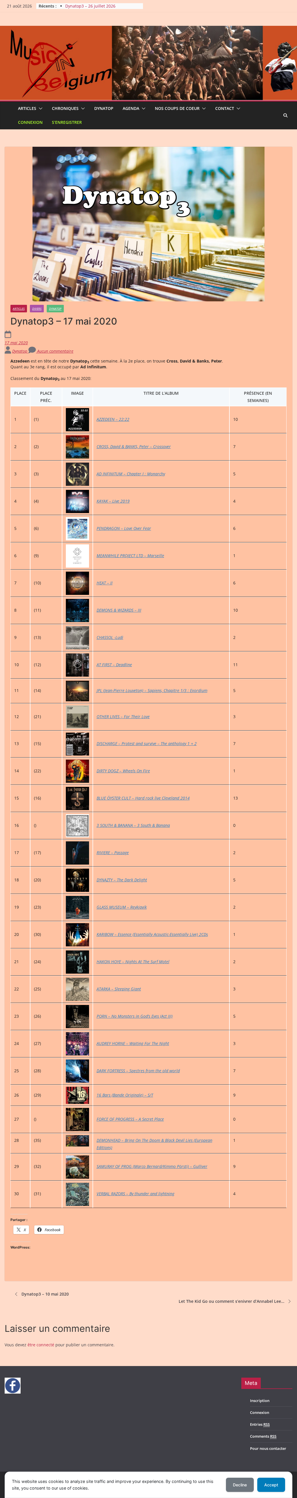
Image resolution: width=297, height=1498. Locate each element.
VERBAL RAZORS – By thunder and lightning (135, 1193)
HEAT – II (105, 583)
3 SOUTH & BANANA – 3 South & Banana (133, 825)
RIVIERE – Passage (113, 852)
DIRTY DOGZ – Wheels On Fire (123, 771)
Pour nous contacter (268, 1448)
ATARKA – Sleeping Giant (119, 989)
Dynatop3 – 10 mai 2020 (45, 1294)
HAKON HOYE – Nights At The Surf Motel (133, 961)
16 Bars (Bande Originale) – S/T (125, 1095)
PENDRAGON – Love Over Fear (124, 528)
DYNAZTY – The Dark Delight (122, 880)
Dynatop (103, 108)
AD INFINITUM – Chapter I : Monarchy (131, 474)
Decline (240, 1484)
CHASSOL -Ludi (110, 637)
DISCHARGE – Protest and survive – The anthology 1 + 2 (147, 743)
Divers (36, 309)
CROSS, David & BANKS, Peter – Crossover (134, 446)
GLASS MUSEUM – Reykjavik (122, 907)
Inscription (259, 1400)
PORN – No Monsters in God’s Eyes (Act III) (135, 1016)
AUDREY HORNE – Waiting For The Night (133, 1043)
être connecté (41, 1344)
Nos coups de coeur (177, 108)
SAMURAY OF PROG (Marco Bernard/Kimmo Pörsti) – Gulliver (152, 1166)
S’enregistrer (67, 122)
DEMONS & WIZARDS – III (119, 610)
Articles (27, 108)
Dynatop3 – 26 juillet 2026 (90, 6)
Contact (224, 108)
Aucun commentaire (54, 351)
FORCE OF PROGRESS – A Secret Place (130, 1119)
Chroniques (65, 108)
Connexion (30, 122)
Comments (263, 1436)
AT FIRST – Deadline (114, 664)
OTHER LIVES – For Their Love (123, 716)
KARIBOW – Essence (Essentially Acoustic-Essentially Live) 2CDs (152, 934)
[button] (39, 108)
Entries (260, 1424)
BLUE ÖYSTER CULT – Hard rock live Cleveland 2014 (143, 798)
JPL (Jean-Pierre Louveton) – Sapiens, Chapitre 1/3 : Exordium (152, 690)
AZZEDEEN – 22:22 (113, 419)
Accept (271, 1484)
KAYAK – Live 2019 (113, 501)
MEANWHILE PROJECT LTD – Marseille (130, 555)
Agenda (131, 108)
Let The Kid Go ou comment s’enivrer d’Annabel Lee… (231, 1301)
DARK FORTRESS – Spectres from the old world (138, 1070)
